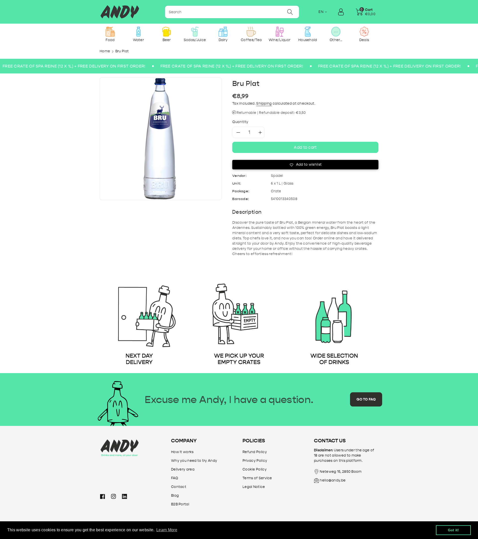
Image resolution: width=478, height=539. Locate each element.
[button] (366, 11)
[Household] (307, 32)
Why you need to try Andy (194, 461)
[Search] (290, 12)
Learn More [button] (166, 530)
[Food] (110, 32)
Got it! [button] (453, 530)
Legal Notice (253, 487)
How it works (182, 452)
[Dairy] (223, 32)
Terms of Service (257, 478)
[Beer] (166, 32)
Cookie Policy (254, 469)
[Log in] (341, 11)
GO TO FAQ (366, 399)
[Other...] (336, 32)
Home (105, 51)
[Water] (138, 32)
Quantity (240, 122)
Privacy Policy (254, 461)
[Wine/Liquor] (279, 32)
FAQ (174, 478)
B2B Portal (180, 504)
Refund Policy (254, 452)
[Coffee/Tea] (251, 32)
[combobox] (232, 12)
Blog (175, 495)
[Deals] (364, 32)
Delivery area (182, 469)
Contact (178, 487)
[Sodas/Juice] (194, 32)
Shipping (264, 103)
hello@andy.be (333, 480)
